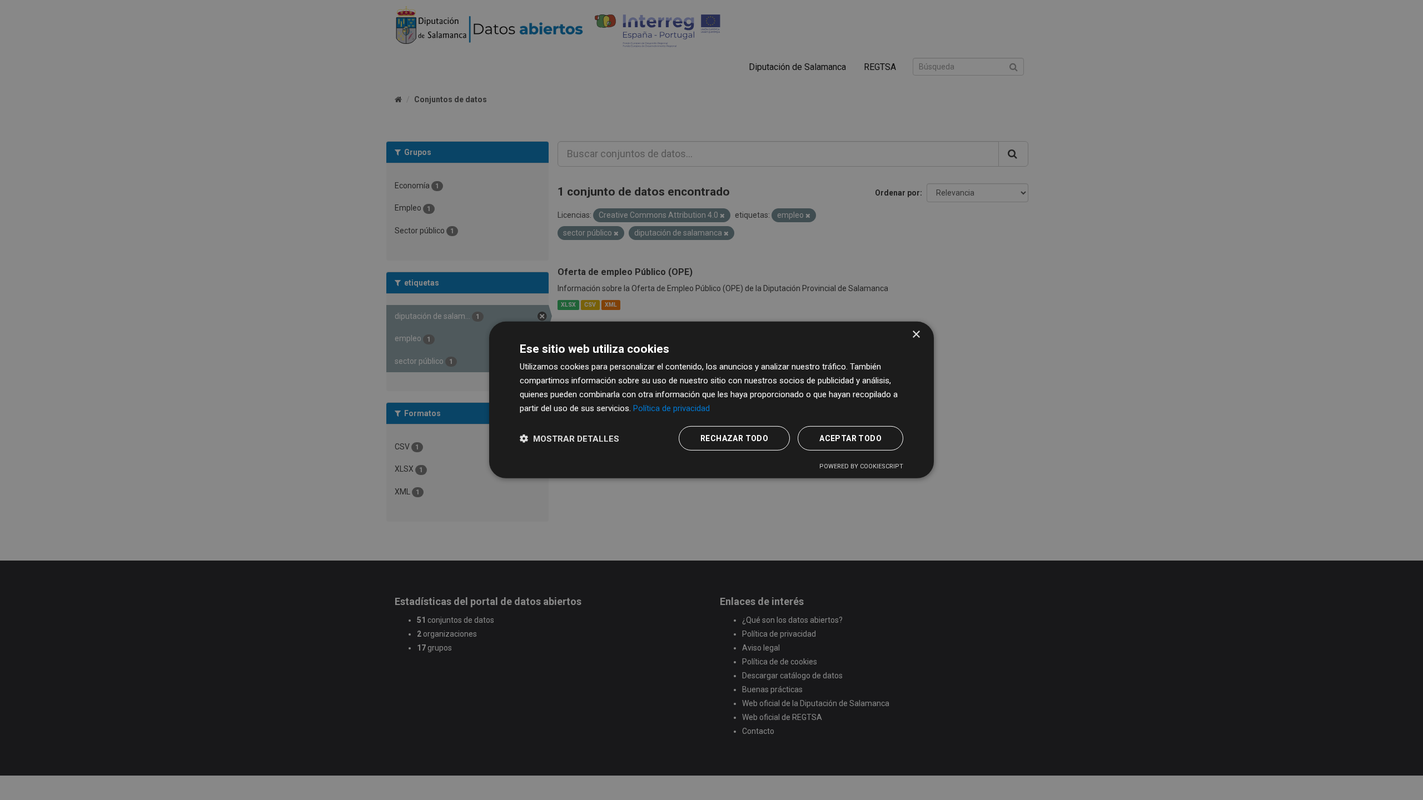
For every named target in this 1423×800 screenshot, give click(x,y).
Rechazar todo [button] (734, 438)
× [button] (916, 335)
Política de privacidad (671, 408)
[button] (569, 438)
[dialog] (711, 400)
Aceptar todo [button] (850, 438)
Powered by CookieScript (861, 466)
